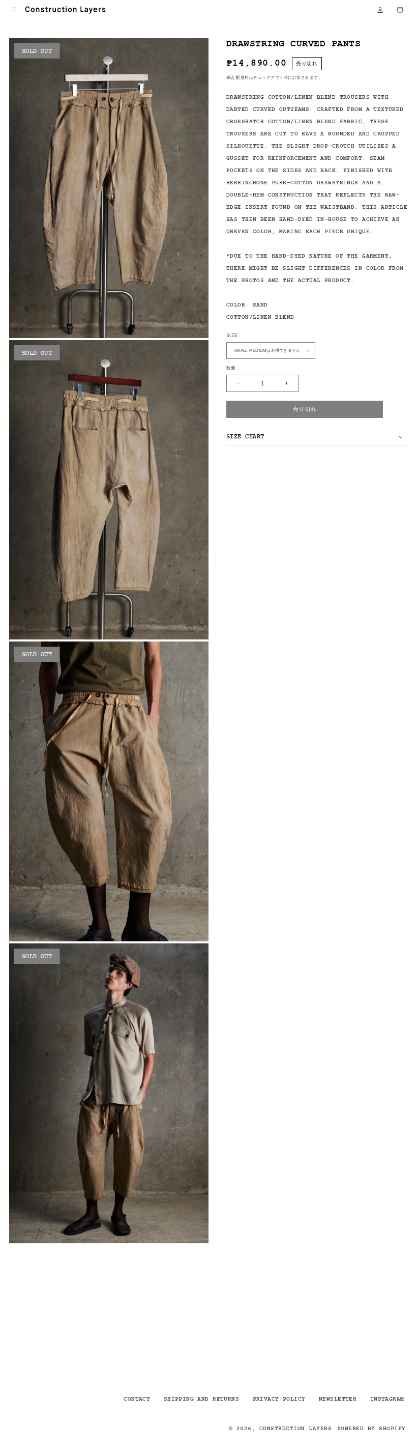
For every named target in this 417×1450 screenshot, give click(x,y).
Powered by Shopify (371, 1428)
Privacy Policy (279, 1398)
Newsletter (337, 1398)
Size (231, 335)
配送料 (242, 77)
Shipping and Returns (201, 1398)
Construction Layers (295, 1428)
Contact (137, 1398)
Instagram (387, 1398)
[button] (14, 10)
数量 (231, 368)
